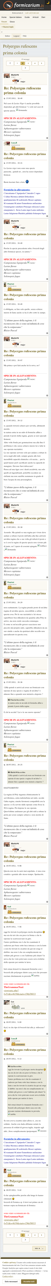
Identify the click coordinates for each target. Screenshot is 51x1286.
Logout (16, 36)
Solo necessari (11, 1281)
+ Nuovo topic (8, 27)
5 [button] (41, 63)
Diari (43, 17)
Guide (27, 17)
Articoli (35, 17)
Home (4, 17)
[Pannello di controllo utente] (1, 36)
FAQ (24, 36)
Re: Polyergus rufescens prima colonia (22, 90)
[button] (10, 63)
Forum (4, 22)
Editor (7, 36)
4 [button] (34, 63)
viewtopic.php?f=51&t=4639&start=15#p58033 (20, 992)
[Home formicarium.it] (25, 5)
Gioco (12, 22)
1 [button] (17, 63)
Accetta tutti (29, 1281)
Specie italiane (16, 17)
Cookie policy (7, 1276)
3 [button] (28, 63)
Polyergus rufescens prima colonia (20, 49)
